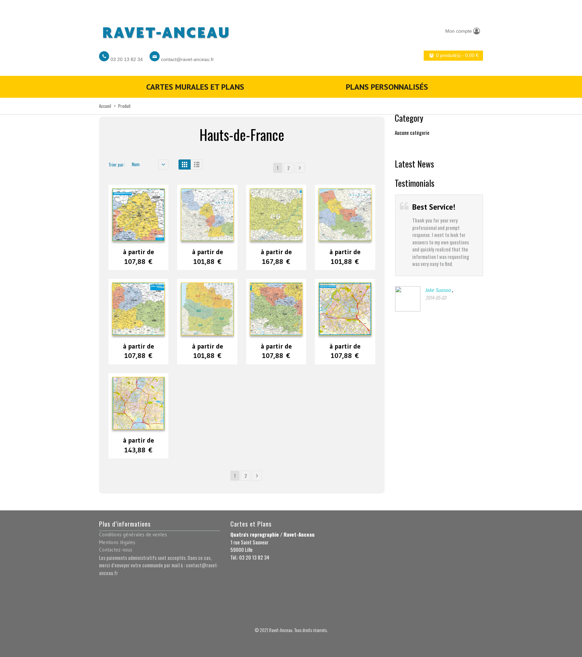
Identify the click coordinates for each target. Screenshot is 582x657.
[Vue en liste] (197, 164)
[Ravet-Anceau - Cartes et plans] (165, 31)
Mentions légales (117, 542)
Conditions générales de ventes (133, 534)
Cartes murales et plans (195, 87)
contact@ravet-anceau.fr (187, 59)
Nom (135, 164)
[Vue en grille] (185, 164)
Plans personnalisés (387, 87)
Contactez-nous (115, 549)
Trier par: (116, 164)
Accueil (105, 105)
